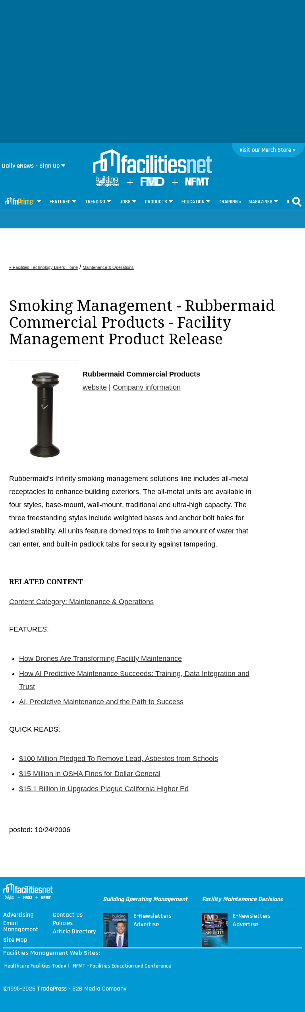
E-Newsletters (152, 916)
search (297, 202)
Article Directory (74, 932)
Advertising (18, 915)
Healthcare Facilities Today (35, 966)
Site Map (15, 940)
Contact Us (68, 915)
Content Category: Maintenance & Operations (81, 602)
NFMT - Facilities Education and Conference (122, 966)
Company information (147, 387)
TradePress (52, 989)
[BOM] (108, 185)
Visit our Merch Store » (267, 150)
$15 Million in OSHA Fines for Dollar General (89, 774)
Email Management (21, 926)
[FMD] (152, 184)
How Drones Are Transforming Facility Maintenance (100, 658)
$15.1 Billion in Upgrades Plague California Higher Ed (104, 789)
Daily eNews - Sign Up (31, 166)
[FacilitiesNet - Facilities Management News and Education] (152, 162)
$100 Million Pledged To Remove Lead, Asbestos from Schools (118, 759)
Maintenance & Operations (108, 267)
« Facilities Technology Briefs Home (43, 267)
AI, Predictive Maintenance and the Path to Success (101, 702)
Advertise (146, 924)
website (95, 387)
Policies (63, 923)
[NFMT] (197, 184)
